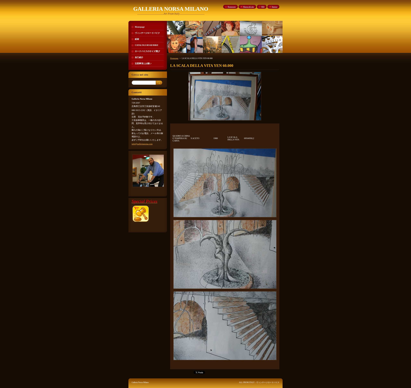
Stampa (274, 7)
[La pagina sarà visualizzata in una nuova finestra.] (225, 120)
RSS (262, 7)
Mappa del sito (248, 7)
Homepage (174, 58)
